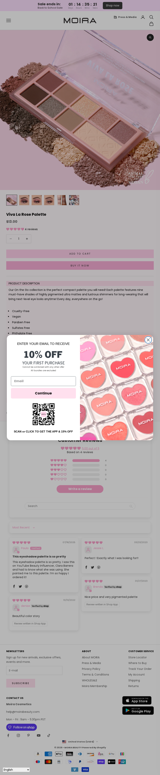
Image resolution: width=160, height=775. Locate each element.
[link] (43, 414)
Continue (43, 393)
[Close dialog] (148, 339)
